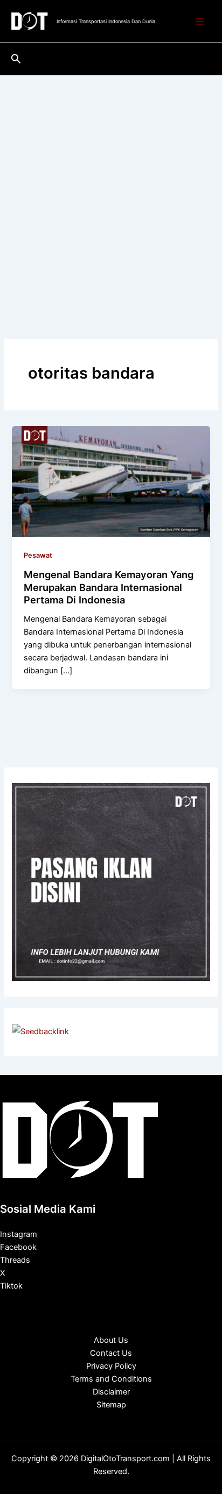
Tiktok (11, 1286)
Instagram (18, 1234)
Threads (15, 1260)
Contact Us (111, 1353)
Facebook (18, 1247)
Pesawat (38, 555)
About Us (111, 1340)
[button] (16, 59)
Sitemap (111, 1405)
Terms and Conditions (111, 1379)
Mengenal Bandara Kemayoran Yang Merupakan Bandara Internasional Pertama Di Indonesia (108, 587)
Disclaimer (111, 1392)
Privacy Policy (111, 1366)
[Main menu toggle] (200, 21)
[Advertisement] (111, 191)
